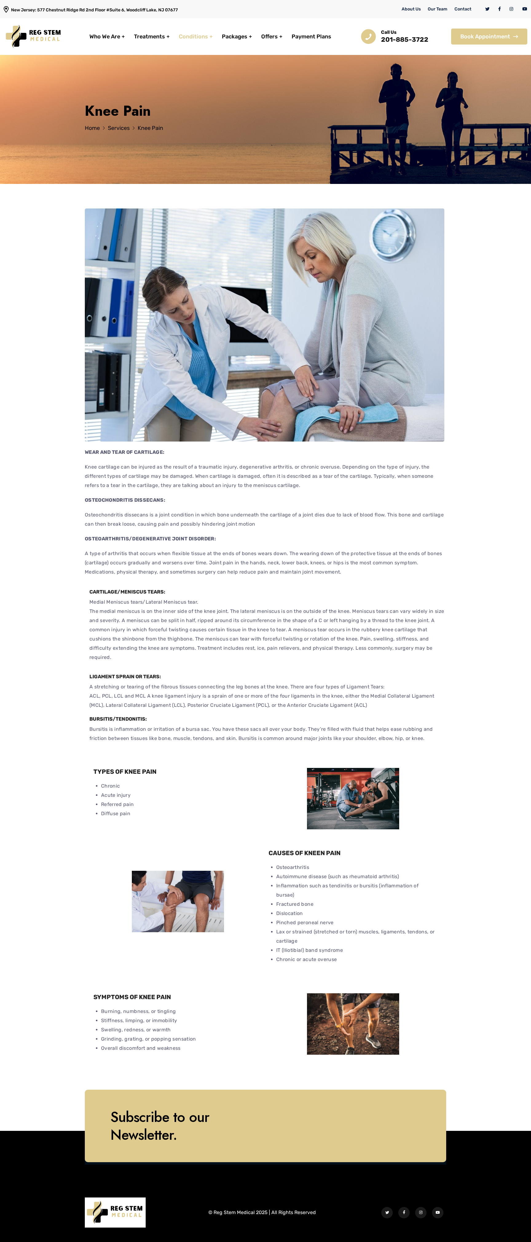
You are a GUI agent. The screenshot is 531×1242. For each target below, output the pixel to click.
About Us (411, 9)
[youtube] (524, 9)
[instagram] (511, 9)
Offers (269, 36)
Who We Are (104, 36)
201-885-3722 (404, 39)
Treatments (149, 36)
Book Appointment (485, 36)
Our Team (437, 9)
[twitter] (487, 9)
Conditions (193, 36)
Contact (462, 9)
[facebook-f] (499, 9)
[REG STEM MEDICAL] (34, 36)
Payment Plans (311, 36)
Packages (234, 36)
